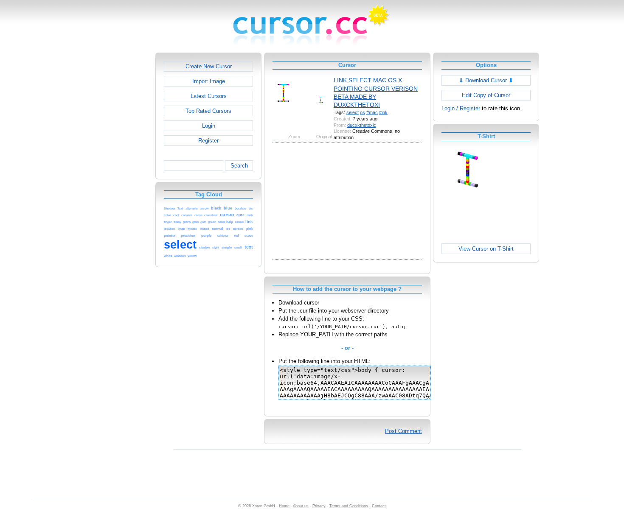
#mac (372, 112)
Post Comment (403, 431)
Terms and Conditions (348, 506)
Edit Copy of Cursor (486, 95)
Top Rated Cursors (208, 111)
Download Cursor (486, 80)
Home (284, 506)
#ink (383, 112)
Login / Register (460, 108)
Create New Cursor (209, 66)
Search (239, 165)
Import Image (208, 81)
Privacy (319, 506)
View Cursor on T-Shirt (486, 249)
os (362, 112)
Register (208, 140)
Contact (379, 506)
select (352, 112)
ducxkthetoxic (361, 125)
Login (208, 126)
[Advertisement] (119, 180)
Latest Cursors (209, 96)
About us (301, 506)
